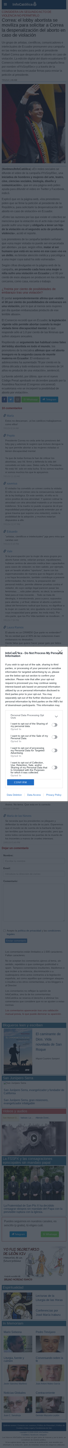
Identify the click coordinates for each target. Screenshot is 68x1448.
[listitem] (34, 716)
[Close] (61, 653)
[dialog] (34, 724)
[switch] (54, 725)
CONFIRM (20, 782)
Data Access (34, 794)
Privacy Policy (53, 794)
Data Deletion (14, 794)
